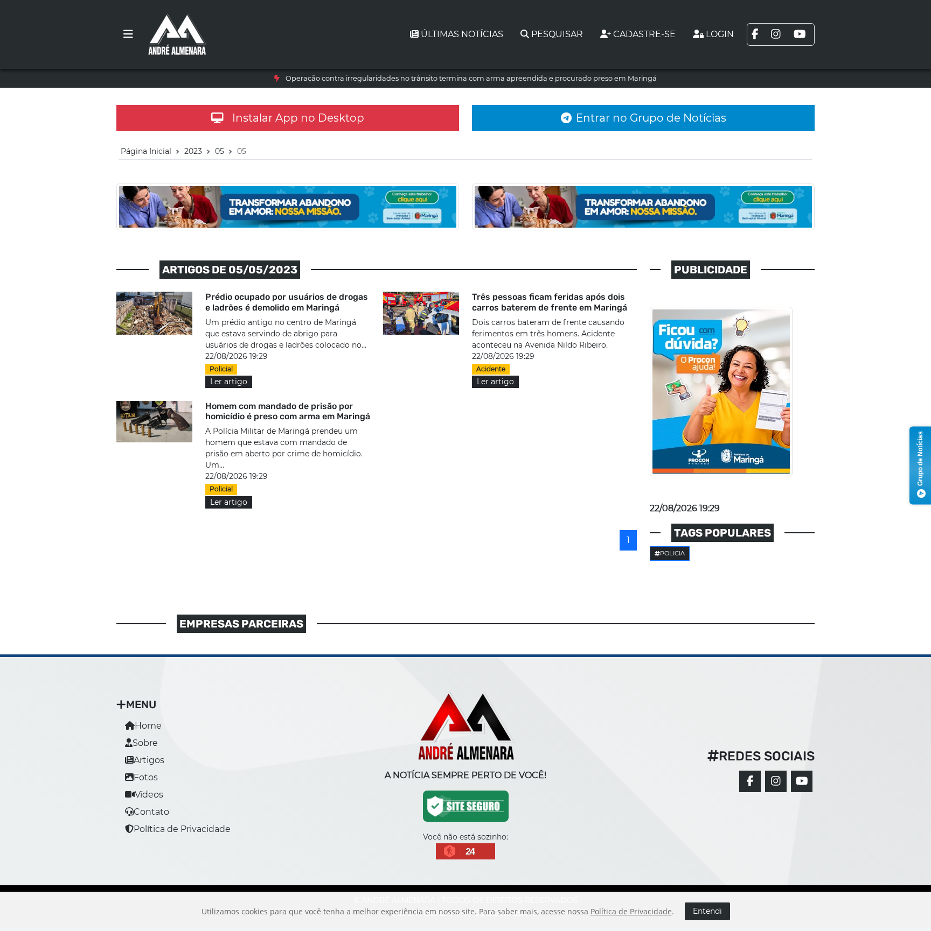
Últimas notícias (462, 34)
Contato (151, 812)
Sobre (145, 743)
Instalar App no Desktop (298, 117)
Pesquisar (557, 34)
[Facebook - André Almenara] (750, 781)
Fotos (146, 777)
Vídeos (149, 794)
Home (148, 726)
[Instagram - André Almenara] (776, 781)
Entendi (707, 911)
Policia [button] (672, 553)
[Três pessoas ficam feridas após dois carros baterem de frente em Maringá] (421, 312)
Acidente (490, 369)
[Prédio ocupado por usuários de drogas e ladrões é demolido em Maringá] (154, 312)
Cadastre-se (644, 34)
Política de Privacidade (182, 829)
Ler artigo (228, 381)
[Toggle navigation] (128, 34)
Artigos (149, 760)
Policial (221, 369)
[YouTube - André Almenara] (801, 781)
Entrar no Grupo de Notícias (651, 117)
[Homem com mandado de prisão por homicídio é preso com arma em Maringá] (154, 421)
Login (720, 34)
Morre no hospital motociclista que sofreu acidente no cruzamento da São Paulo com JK (471, 78)
